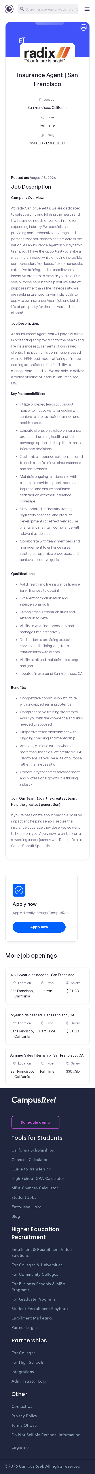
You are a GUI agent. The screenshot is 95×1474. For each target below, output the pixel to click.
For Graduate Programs (33, 1299)
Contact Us (21, 1407)
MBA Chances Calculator (34, 1188)
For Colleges (23, 1353)
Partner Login (24, 1328)
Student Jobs (23, 1198)
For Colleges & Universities (37, 1265)
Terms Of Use (24, 1426)
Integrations (22, 1372)
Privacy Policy (24, 1416)
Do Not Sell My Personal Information (46, 1435)
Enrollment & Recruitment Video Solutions (41, 1253)
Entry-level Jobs (26, 1207)
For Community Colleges (34, 1275)
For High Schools (27, 1363)
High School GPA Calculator (37, 1179)
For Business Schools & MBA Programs (38, 1287)
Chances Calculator (29, 1160)
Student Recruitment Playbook (40, 1309)
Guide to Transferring (31, 1169)
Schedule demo (35, 1122)
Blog (15, 1217)
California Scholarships (32, 1150)
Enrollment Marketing (31, 1318)
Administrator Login (30, 1381)
